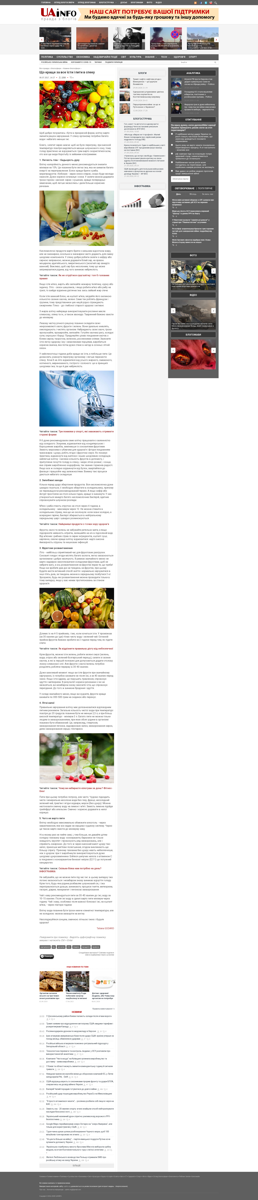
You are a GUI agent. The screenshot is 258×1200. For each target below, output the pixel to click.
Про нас (42, 1189)
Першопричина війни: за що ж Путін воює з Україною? (146, 105)
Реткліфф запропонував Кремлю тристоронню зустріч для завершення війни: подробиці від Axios (193, 231)
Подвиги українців (113, 62)
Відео (159, 2)
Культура (135, 57)
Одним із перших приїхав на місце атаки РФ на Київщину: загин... (127, 46)
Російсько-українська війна (54, 62)
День (178, 194)
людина (76, 947)
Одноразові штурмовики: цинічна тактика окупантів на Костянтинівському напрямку (148, 94)
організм (61, 947)
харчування (45, 947)
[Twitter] (205, 3)
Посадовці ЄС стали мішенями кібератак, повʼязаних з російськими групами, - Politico (198, 94)
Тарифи (98, 62)
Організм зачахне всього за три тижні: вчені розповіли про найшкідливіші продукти (49, 998)
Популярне (205, 188)
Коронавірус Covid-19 (81, 62)
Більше (77, 1165)
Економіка (83, 57)
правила (95, 947)
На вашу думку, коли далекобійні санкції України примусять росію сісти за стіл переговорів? (193, 127)
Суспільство (65, 57)
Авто (122, 1176)
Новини (77, 1012)
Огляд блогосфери (64, 2)
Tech (163, 58)
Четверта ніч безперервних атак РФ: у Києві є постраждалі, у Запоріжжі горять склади (192, 325)
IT (126, 1176)
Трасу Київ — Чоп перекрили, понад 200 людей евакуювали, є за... (165, 46)
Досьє (123, 2)
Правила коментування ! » (103, 1009)
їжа (53, 947)
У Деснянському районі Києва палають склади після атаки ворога (79, 1016)
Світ (123, 57)
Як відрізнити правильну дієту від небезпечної (85, 648)
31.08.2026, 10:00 (131, 131)
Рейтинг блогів (184, 1176)
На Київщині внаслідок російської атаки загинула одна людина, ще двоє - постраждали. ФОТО (193, 286)
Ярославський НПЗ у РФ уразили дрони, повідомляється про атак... (200, 46)
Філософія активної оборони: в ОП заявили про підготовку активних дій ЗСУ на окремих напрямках (193, 202)
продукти (86, 947)
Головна (45, 2)
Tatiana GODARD (105, 928)
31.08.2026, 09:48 (131, 142)
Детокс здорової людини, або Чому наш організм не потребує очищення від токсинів (103, 997)
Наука (103, 1176)
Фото (149, 2)
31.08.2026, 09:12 (131, 176)
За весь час (207, 194)
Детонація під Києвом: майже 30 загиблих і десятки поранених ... (90, 46)
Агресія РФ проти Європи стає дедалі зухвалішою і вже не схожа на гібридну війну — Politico (199, 81)
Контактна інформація (55, 1189)
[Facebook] (200, 3)
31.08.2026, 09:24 (131, 166)
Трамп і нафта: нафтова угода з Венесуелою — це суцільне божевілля (147, 81)
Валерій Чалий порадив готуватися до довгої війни (71, 1089)
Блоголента (173, 1176)
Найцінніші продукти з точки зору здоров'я (84, 524)
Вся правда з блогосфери (50, 68)
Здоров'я (179, 57)
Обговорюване (184, 188)
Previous (41, 39)
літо (68, 947)
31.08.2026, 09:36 (131, 153)
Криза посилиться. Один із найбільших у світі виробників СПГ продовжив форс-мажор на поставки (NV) (144, 147)
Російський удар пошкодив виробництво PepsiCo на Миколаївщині (79, 1093)
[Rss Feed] (195, 3)
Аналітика (193, 73)
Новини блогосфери (71, 68)
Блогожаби (137, 2)
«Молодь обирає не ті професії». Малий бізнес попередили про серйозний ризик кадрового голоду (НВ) (142, 137)
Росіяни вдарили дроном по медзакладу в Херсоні (71, 1031)
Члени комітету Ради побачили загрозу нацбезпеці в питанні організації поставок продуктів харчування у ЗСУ (77, 999)
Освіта (116, 1176)
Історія (109, 1176)
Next (217, 39)
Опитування (193, 119)
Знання (148, 58)
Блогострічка (105, 2)
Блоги (142, 73)
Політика (47, 57)
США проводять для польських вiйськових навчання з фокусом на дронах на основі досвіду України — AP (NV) (143, 171)
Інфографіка (142, 186)
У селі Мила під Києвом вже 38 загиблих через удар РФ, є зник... (55, 46)
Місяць (193, 194)
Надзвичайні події (105, 57)
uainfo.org (67, 1186)
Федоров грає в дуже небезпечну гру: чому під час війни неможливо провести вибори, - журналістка (200, 107)
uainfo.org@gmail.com (73, 1189)
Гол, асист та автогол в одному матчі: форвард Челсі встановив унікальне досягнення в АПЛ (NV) (141, 126)
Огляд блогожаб (87, 2)
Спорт (193, 57)
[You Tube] (210, 3)
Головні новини (52, 1176)
